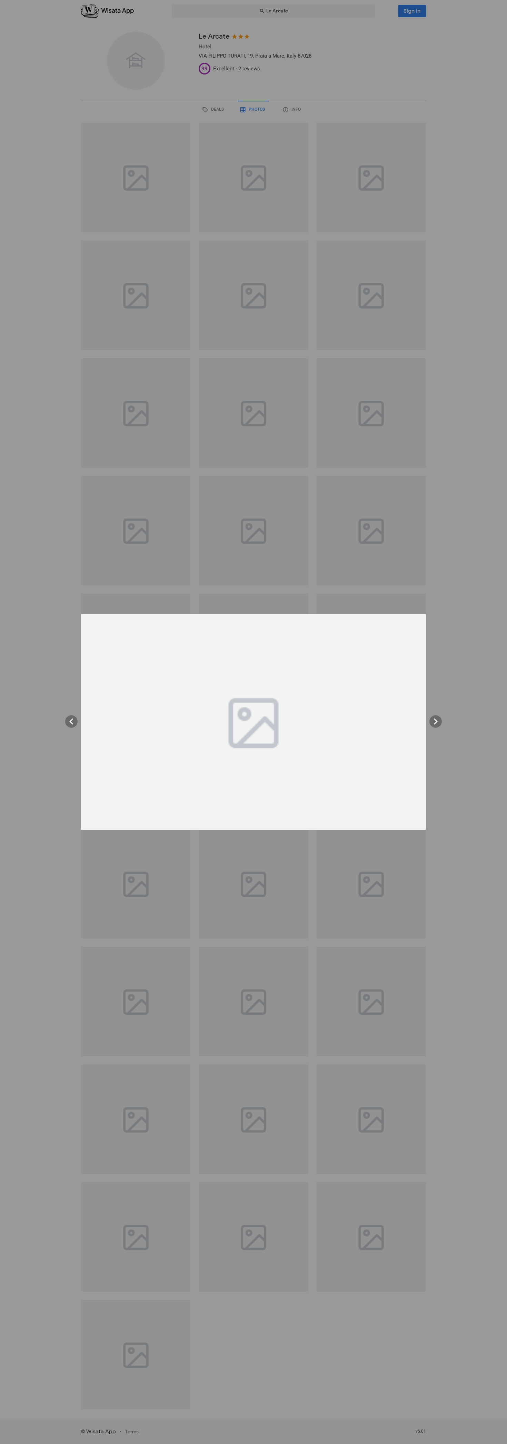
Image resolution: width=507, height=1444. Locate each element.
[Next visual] (435, 721)
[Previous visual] (71, 721)
